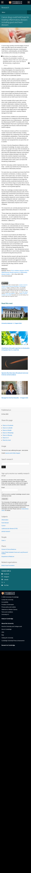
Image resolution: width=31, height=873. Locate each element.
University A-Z (5, 614)
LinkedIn (6, 579)
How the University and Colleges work (12, 626)
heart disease (5, 522)
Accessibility (5, 602)
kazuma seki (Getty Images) (12, 453)
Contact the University (7, 599)
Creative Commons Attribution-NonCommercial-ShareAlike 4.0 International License (15, 286)
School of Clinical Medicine (9, 549)
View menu (2, 2)
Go (3, 467)
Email (3, 487)
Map (3, 635)
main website (25, 292)
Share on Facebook (8, 425)
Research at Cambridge (8, 645)
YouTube (6, 585)
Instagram (6, 576)
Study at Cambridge (7, 618)
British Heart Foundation (8, 565)
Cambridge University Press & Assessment (13, 640)
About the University (8, 623)
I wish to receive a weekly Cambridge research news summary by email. (15, 495)
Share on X (6, 437)
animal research (6, 531)
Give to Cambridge (7, 629)
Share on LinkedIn (7, 428)
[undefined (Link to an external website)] (5, 282)
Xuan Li (4, 540)
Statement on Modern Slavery (9, 609)
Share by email (7, 440)
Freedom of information (8, 604)
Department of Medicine (8, 556)
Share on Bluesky (7, 435)
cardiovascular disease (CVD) (10, 528)
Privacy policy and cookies (9, 607)
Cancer (3, 525)
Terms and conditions (10, 293)
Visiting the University (7, 637)
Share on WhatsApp (8, 432)
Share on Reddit (7, 430)
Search (28, 2)
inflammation (5, 519)
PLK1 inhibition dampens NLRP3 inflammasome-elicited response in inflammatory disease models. (15, 272)
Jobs (3, 632)
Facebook (6, 574)
